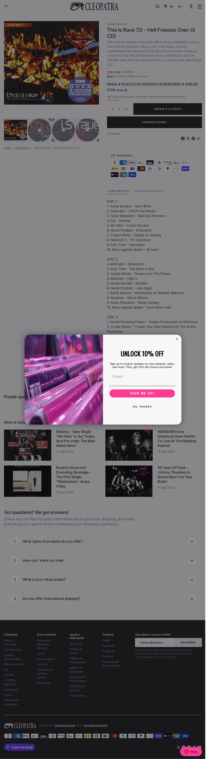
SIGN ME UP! (141, 393)
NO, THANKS (140, 406)
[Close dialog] (175, 339)
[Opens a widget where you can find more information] (188, 752)
